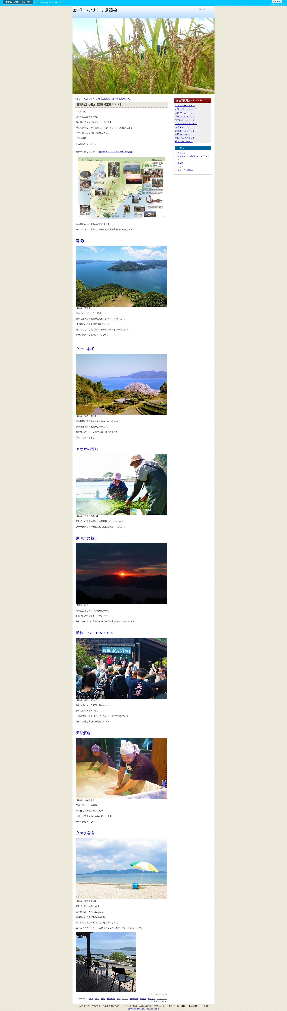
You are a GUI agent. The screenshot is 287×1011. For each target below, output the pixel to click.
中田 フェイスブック (185, 138)
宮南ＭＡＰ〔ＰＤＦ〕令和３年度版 (115, 151)
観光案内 (111, 999)
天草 (91, 999)
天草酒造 (134, 999)
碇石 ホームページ (184, 141)
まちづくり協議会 (185, 170)
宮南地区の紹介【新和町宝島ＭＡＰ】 (113, 99)
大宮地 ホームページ (185, 120)
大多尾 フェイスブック (186, 131)
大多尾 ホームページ (185, 127)
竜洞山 (143, 999)
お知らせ (88, 99)
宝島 (118, 999)
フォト (180, 167)
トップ (77, 99)
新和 (97, 999)
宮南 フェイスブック (185, 116)
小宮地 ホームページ (185, 105)
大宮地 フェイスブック (186, 123)
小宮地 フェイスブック (186, 109)
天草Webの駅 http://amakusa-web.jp (143, 1009)
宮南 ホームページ (184, 113)
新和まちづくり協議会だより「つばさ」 (193, 157)
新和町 (202, 9)
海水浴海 (151, 999)
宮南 (103, 999)
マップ (125, 999)
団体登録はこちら (277, 4)
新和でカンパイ (160, 1001)
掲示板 (180, 163)
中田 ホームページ (184, 134)
